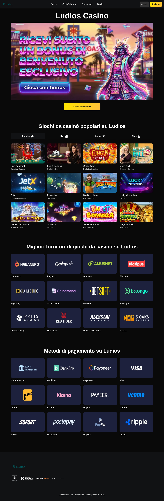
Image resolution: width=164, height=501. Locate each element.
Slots (134, 136)
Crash (98, 136)
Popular (26, 136)
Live (62, 136)
